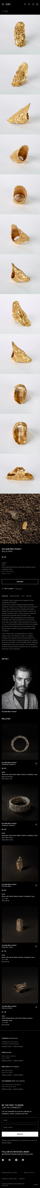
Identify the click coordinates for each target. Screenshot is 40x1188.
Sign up (20, 1134)
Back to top (28, 1172)
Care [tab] (23, 596)
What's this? (18, 588)
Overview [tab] (5, 596)
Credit (35, 1184)
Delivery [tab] (28, 596)
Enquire (20, 581)
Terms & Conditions (9, 1178)
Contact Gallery (18, 1046)
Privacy (22, 1178)
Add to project (9, 588)
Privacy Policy (6, 1142)
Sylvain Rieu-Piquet (12, 549)
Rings (6, 11)
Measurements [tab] (15, 596)
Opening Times (7, 1046)
